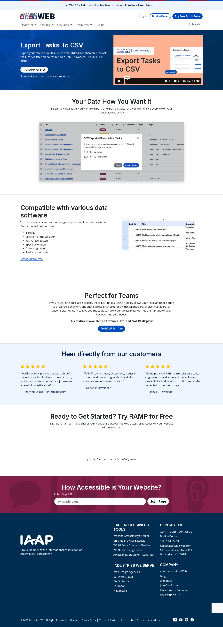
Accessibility (153, 620)
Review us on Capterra (174, 590)
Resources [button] (82, 25)
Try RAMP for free (31, 259)
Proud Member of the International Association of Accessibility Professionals (51, 551)
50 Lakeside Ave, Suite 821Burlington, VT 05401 (176, 552)
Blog (163, 576)
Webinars (166, 580)
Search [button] (195, 24)
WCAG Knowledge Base (127, 550)
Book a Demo (160, 16)
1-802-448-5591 (169, 541)
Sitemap (73, 620)
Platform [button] (27, 25)
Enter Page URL (63, 494)
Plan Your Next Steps (139, 5)
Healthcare (120, 590)
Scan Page (158, 501)
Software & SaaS (123, 576)
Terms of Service (108, 620)
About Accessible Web (173, 571)
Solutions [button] (63, 25)
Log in (143, 16)
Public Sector (121, 581)
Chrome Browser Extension (130, 540)
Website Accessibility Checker (131, 536)
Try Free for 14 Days (187, 16)
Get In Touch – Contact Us (176, 531)
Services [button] (45, 25)
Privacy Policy (88, 620)
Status (124, 620)
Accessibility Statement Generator (134, 554)
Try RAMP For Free (34, 69)
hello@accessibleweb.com (175, 545)
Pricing (100, 25)
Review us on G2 (170, 595)
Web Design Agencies (126, 572)
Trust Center (137, 620)
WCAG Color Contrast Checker (131, 545)
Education (119, 586)
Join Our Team (169, 585)
